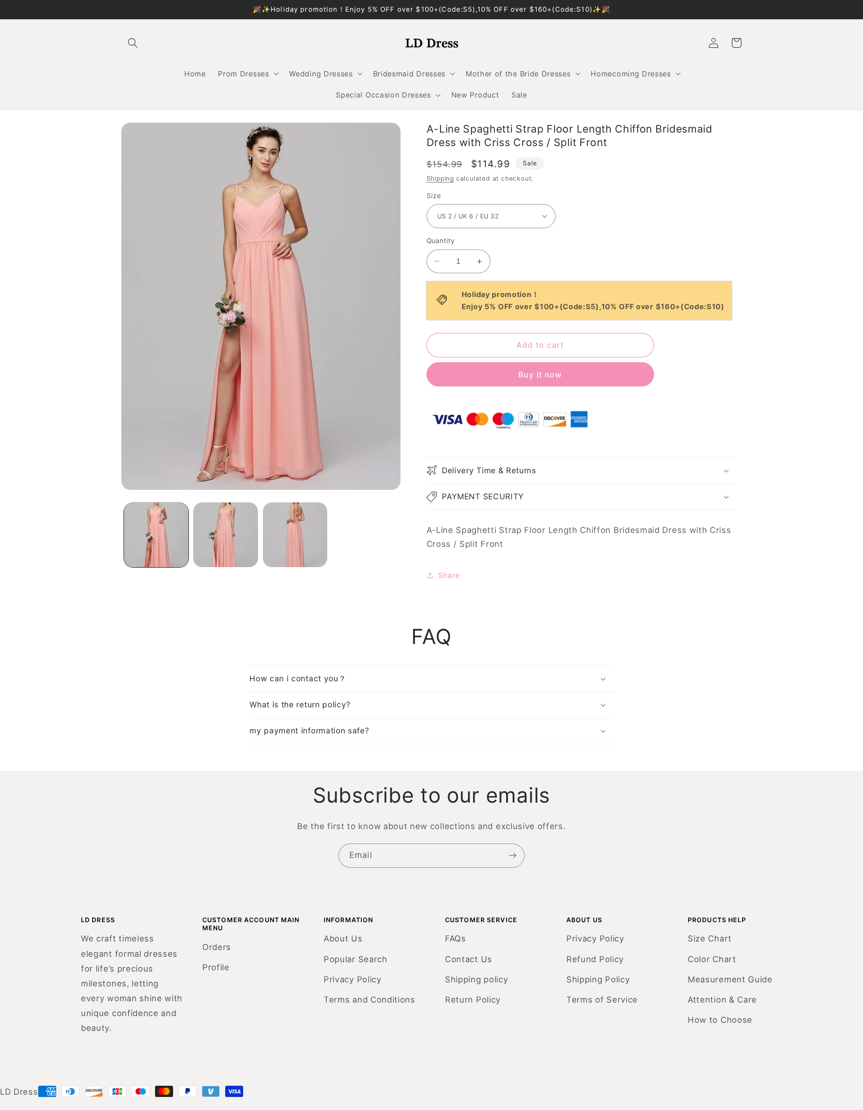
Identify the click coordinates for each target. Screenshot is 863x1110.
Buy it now (540, 374)
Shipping (440, 178)
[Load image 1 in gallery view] (156, 534)
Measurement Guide (730, 979)
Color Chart (712, 959)
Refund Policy (595, 959)
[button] (247, 73)
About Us (343, 938)
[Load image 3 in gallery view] (295, 534)
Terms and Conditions (369, 999)
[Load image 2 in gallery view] (225, 534)
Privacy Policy (353, 979)
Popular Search (355, 959)
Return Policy (473, 999)
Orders (216, 947)
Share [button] (448, 575)
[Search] (132, 42)
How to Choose (720, 1020)
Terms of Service (602, 999)
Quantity (441, 241)
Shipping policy (476, 979)
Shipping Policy (598, 979)
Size (434, 196)
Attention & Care (722, 999)
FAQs (455, 938)
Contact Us (468, 959)
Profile (216, 967)
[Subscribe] (512, 856)
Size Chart (710, 938)
